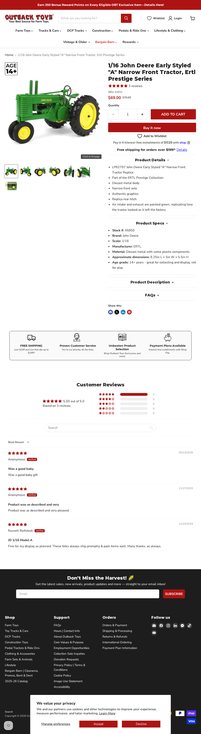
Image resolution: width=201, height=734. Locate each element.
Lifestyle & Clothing (169, 30)
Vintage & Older (75, 42)
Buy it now (152, 128)
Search (9, 712)
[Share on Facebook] (110, 312)
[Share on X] (116, 312)
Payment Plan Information (119, 648)
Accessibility (62, 687)
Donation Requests (66, 659)
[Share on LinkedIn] (123, 312)
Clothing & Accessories (20, 654)
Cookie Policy (62, 675)
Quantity (113, 105)
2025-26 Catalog (16, 681)
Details (181, 150)
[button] (11, 171)
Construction (101, 30)
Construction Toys (16, 642)
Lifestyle (10, 665)
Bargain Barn (105, 42)
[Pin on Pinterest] (129, 312)
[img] (17, 453)
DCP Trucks (76, 30)
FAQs (57, 625)
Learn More (107, 713)
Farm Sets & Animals (18, 659)
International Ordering (117, 642)
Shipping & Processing (117, 631)
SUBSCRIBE (174, 594)
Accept (98, 724)
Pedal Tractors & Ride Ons (22, 648)
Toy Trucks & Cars (16, 631)
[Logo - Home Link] (29, 18)
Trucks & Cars (49, 30)
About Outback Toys (67, 637)
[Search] (126, 18)
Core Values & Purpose (68, 642)
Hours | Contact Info (67, 631)
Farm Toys (23, 30)
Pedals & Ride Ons (133, 30)
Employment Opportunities (71, 648)
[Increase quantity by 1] (142, 114)
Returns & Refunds (114, 637)
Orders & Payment (114, 625)
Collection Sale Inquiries (69, 654)
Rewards (129, 42)
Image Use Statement (68, 681)
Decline (141, 724)
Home (9, 55)
